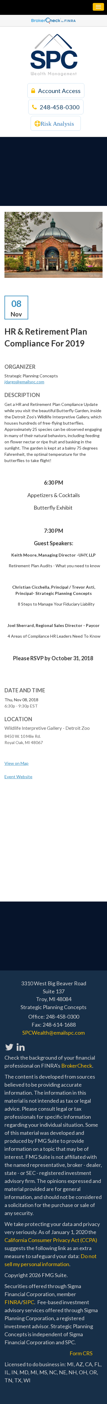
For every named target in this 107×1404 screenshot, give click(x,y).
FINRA (12, 1302)
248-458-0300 (60, 107)
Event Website (18, 776)
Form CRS (81, 1353)
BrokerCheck (76, 1065)
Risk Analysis (57, 124)
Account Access (59, 90)
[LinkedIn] (20, 1044)
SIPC (28, 1302)
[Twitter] (9, 1044)
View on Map (16, 763)
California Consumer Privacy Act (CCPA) (50, 1240)
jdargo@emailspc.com (24, 381)
